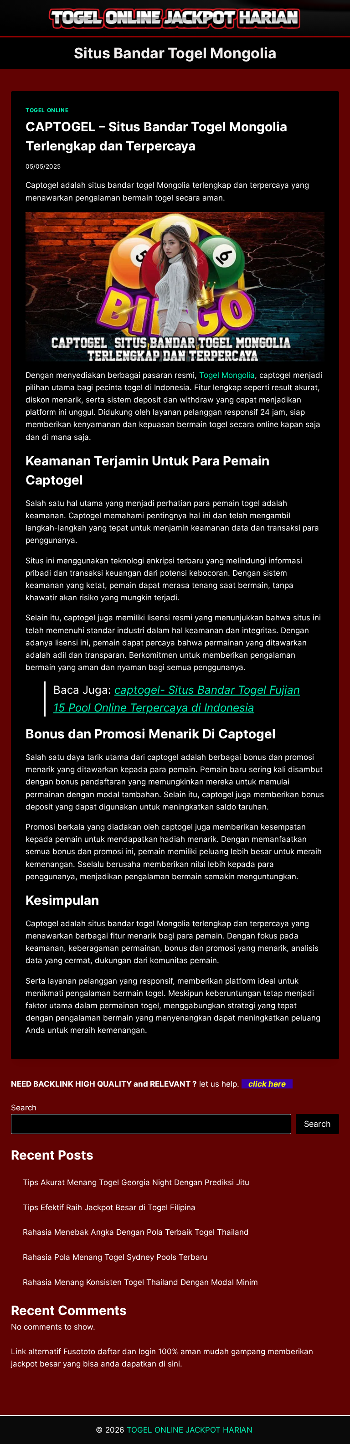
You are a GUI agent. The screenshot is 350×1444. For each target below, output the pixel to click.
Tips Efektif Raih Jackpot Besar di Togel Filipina (109, 1207)
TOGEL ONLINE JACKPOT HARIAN (191, 1429)
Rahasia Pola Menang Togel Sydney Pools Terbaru (115, 1257)
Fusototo (79, 1351)
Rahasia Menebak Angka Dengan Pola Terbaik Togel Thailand (136, 1232)
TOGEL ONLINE (47, 110)
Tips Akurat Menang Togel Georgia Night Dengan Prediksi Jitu (136, 1182)
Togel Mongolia (227, 375)
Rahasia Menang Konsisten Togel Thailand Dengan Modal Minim (140, 1282)
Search (23, 1107)
